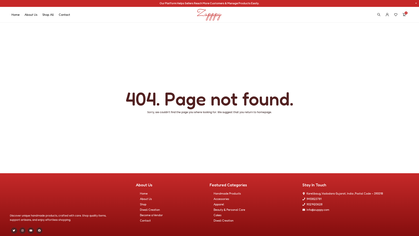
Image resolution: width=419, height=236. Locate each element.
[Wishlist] (395, 14)
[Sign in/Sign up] (387, 14)
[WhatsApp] (414, 113)
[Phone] (414, 122)
